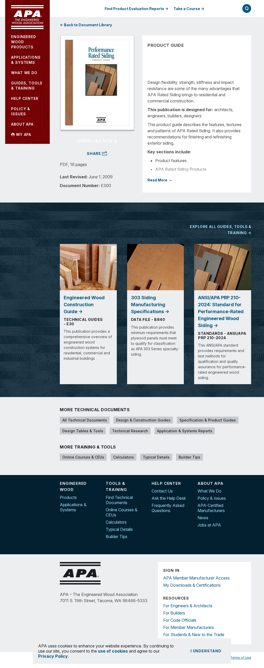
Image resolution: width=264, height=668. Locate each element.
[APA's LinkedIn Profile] (247, 495)
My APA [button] (23, 134)
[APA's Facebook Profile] (247, 484)
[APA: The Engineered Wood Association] (27, 17)
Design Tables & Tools (82, 431)
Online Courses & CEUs (83, 457)
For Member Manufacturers (188, 627)
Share (94, 154)
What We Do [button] (24, 73)
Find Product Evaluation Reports (134, 8)
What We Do (209, 491)
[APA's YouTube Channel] (247, 506)
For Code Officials (179, 620)
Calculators (123, 457)
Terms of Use (240, 658)
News (202, 517)
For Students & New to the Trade (193, 634)
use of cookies (113, 651)
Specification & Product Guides (207, 420)
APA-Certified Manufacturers (211, 508)
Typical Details (156, 457)
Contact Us (162, 491)
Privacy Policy (53, 656)
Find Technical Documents (119, 500)
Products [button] (23, 41)
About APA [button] (22, 124)
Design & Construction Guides (143, 420)
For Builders (174, 613)
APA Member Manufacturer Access (196, 578)
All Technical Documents (84, 420)
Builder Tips (189, 457)
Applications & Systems (73, 507)
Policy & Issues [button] (20, 111)
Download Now (95, 141)
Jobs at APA (209, 525)
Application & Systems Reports (184, 431)
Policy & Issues (211, 498)
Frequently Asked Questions (168, 508)
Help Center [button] (24, 98)
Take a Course (187, 8)
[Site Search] (246, 8)
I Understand (206, 651)
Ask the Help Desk (169, 498)
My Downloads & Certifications (192, 585)
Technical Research (130, 431)
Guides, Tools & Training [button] (27, 85)
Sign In (221, 8)
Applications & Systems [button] (25, 60)
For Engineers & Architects (187, 605)
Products (68, 497)
